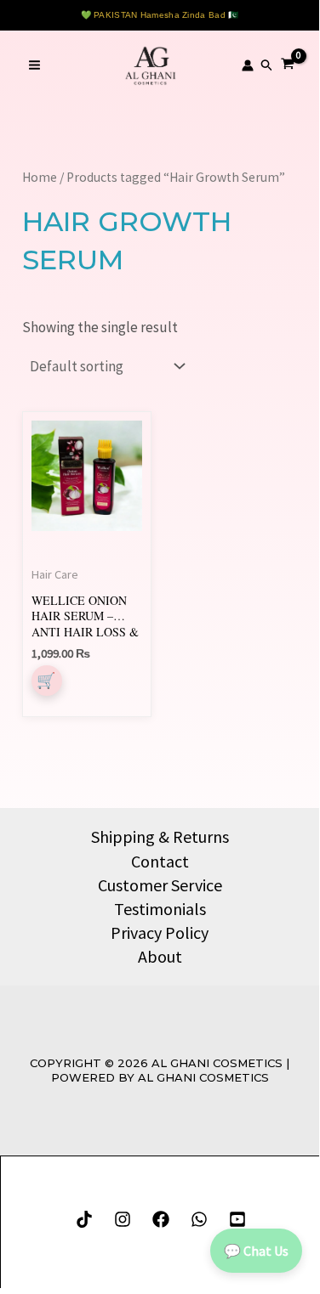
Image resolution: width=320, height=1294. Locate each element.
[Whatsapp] (199, 1219)
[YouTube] (237, 1219)
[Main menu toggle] (34, 65)
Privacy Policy (160, 932)
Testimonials (160, 908)
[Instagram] (122, 1219)
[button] (267, 65)
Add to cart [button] (46, 680)
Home (39, 177)
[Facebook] (160, 1219)
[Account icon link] (248, 65)
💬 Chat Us (256, 1250)
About (160, 956)
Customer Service (160, 885)
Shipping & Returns (160, 836)
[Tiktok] (84, 1219)
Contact (160, 861)
